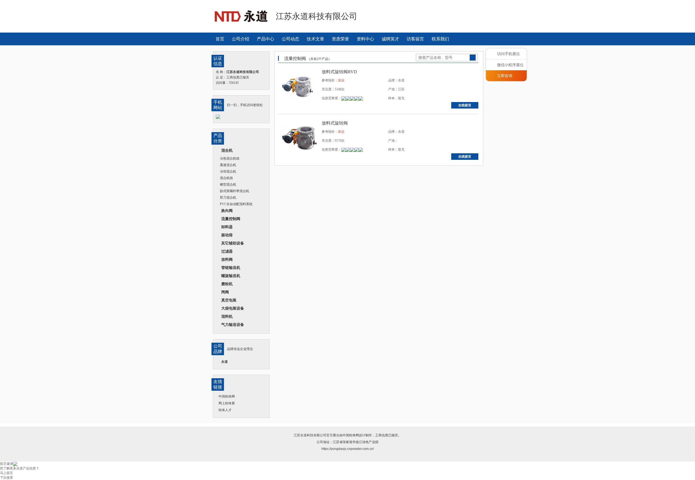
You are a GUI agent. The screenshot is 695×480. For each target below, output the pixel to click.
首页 (220, 39)
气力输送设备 (232, 324)
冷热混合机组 (229, 158)
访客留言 (415, 39)
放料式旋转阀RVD (339, 71)
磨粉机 (227, 284)
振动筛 (227, 235)
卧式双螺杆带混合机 (234, 191)
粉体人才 (225, 410)
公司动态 (290, 39)
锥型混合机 (228, 184)
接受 (10, 477)
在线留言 (464, 105)
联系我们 (440, 39)
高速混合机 (228, 165)
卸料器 (227, 227)
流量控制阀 (230, 219)
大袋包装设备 (232, 308)
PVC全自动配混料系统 (236, 204)
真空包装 (228, 300)
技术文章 (315, 39)
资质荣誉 (340, 39)
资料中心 (365, 39)
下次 (3, 477)
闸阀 (225, 292)
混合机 (227, 150)
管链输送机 (230, 267)
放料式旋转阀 (335, 123)
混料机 (227, 316)
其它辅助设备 (232, 243)
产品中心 (265, 39)
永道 (224, 362)
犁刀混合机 (228, 197)
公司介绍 (240, 39)
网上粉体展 (227, 403)
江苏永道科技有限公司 (310, 435)
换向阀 (227, 210)
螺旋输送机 (230, 276)
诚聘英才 (390, 39)
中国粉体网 (227, 396)
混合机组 (226, 178)
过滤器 (227, 251)
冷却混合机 (228, 171)
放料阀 (227, 259)
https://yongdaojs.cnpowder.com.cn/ (347, 449)
